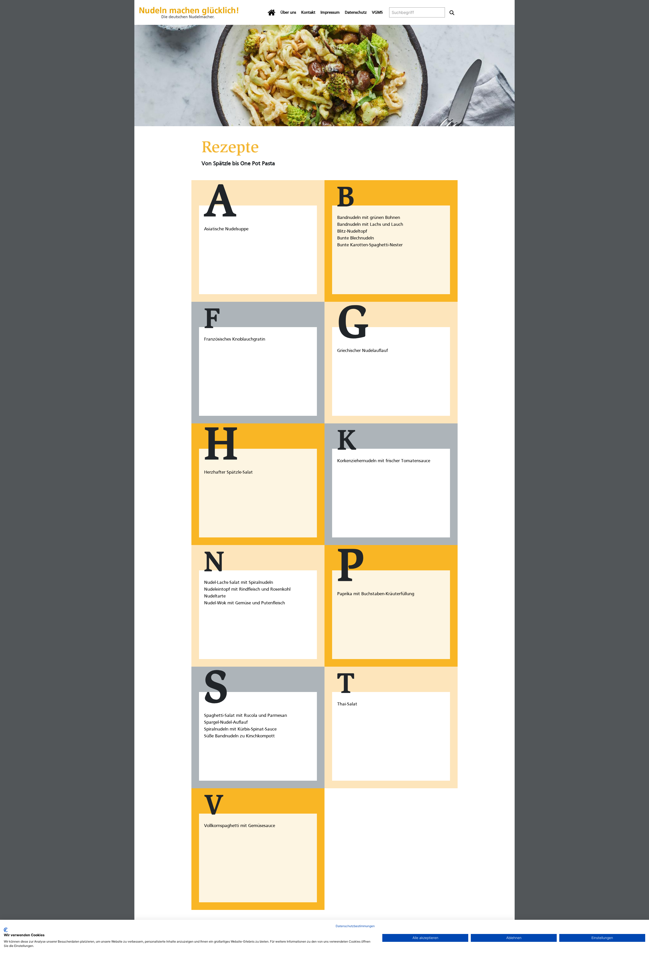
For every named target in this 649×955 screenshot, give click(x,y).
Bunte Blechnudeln (355, 238)
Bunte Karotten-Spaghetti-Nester (370, 245)
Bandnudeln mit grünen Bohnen (368, 218)
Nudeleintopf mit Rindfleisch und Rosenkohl (247, 589)
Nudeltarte (215, 596)
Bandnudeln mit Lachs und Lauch (370, 224)
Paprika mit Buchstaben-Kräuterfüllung (375, 594)
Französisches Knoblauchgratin (234, 339)
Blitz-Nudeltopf (352, 231)
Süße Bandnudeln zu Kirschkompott (239, 736)
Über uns (288, 13)
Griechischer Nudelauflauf (362, 351)
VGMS (377, 13)
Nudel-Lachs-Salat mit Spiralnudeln (238, 583)
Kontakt (308, 13)
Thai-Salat (347, 704)
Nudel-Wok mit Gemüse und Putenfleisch (244, 603)
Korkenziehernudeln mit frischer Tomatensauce (383, 461)
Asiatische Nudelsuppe (226, 229)
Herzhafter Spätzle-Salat (228, 472)
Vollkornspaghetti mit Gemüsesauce (239, 826)
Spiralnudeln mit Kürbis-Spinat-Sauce (240, 729)
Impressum (330, 13)
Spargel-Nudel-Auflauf (226, 722)
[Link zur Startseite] (189, 12)
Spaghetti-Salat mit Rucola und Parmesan (245, 716)
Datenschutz (356, 13)
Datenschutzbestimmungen (355, 926)
